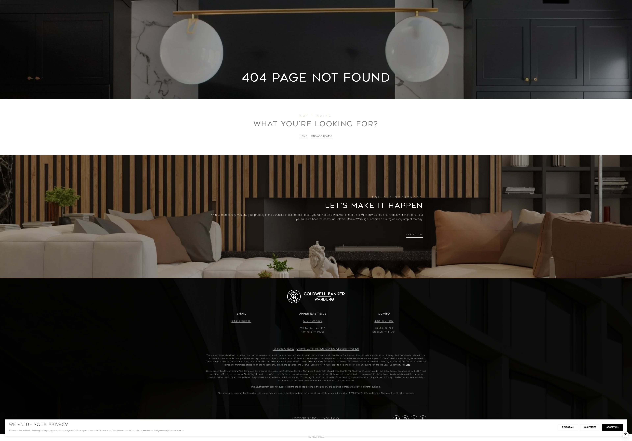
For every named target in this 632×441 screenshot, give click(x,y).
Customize (590, 427)
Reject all (568, 427)
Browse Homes (321, 136)
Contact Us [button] (414, 235)
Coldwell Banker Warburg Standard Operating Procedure (328, 349)
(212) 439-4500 (312, 321)
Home (303, 136)
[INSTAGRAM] (405, 418)
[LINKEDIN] (414, 418)
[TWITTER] (423, 418)
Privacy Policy (330, 418)
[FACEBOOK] (396, 418)
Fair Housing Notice (283, 349)
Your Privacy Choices (316, 437)
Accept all (612, 427)
